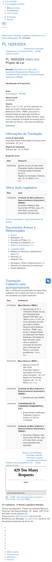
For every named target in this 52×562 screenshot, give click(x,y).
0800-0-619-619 (22, 516)
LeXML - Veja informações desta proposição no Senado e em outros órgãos (27, 498)
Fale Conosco (12, 13)
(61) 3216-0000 (31, 518)
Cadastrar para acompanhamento (20, 51)
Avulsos (14, 235)
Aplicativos (11, 557)
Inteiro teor (32, 59)
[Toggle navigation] (3, 27)
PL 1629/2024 (14, 44)
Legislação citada (18, 249)
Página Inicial (7, 35)
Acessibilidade (12, 10)
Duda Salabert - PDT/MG (16, 93)
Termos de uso (13, 554)
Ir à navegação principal (14, 4)
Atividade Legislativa (22, 35)
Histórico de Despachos (20, 245)
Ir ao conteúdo (11, 1)
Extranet (10, 559)
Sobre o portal (12, 552)
